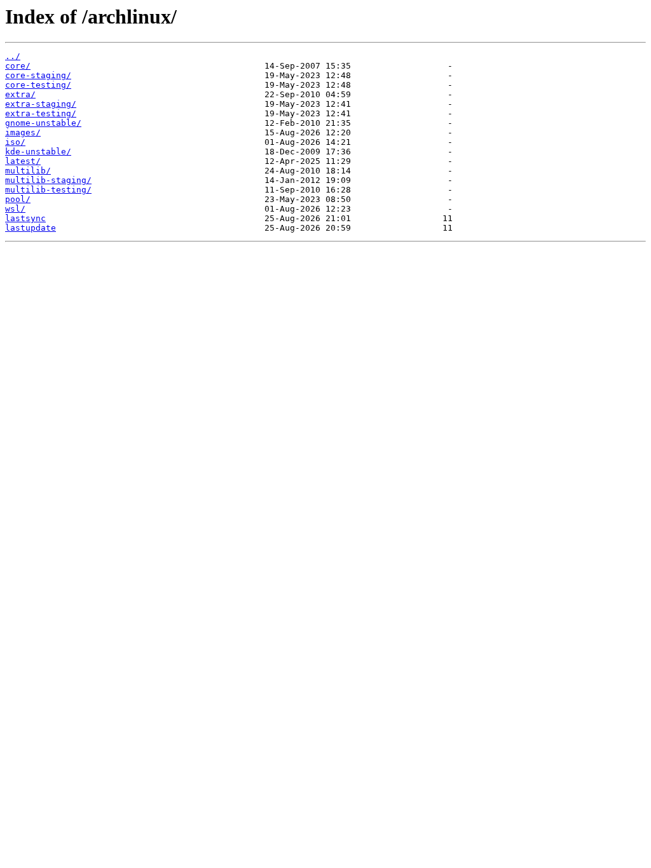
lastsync (25, 218)
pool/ (18, 199)
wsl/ (15, 209)
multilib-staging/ (48, 180)
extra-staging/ (40, 104)
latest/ (23, 161)
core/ (18, 66)
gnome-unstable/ (43, 123)
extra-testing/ (40, 113)
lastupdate (30, 228)
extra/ (20, 94)
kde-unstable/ (38, 151)
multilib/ (28, 170)
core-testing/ (38, 85)
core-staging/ (38, 75)
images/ (23, 132)
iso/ (15, 142)
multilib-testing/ (48, 189)
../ (12, 56)
